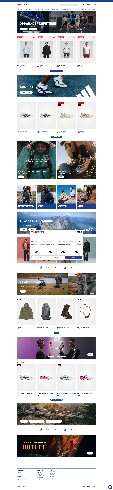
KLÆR (18, 9)
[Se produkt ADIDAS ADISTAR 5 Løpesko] (86, 117)
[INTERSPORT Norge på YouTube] (25, 479)
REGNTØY (41, 206)
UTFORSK (32, 229)
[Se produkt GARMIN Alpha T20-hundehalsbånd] (86, 313)
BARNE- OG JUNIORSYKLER (37, 421)
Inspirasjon (81, 9)
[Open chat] (110, 487)
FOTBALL (31, 9)
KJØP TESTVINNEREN (26, 92)
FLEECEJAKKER (62, 206)
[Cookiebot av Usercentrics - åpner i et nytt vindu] (76, 232)
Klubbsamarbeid (40, 477)
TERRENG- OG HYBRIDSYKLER (53, 421)
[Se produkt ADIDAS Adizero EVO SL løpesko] (46, 117)
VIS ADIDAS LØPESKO (56, 136)
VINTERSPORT (63, 9)
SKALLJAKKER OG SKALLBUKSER (26, 206)
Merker (69, 9)
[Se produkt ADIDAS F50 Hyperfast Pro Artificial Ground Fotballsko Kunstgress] (46, 380)
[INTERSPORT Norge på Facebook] (21, 479)
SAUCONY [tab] (53, 100)
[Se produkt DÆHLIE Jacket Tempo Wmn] (26, 51)
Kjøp (21, 176)
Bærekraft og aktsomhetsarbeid (40, 475)
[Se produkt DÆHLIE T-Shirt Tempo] (86, 51)
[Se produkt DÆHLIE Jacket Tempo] (46, 51)
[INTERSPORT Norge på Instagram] (18, 479)
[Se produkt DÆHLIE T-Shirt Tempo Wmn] (66, 51)
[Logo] (24, 4)
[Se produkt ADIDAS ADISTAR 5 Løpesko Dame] (66, 117)
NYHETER (74, 9)
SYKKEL (26, 9)
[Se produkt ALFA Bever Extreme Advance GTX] (66, 313)
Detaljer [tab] (56, 235)
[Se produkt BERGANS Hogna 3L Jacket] (26, 313)
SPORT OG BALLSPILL (39, 9)
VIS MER (56, 333)
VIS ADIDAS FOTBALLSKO (56, 399)
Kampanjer (94, 9)
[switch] (50, 252)
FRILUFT (47, 9)
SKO (22, 9)
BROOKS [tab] (35, 100)
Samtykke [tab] (39, 235)
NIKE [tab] (32, 100)
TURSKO (81, 206)
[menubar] (56, 9)
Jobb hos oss (39, 479)
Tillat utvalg (56, 257)
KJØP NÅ (23, 229)
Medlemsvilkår (52, 476)
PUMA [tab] (22, 362)
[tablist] (56, 100)
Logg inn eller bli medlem (52, 474)
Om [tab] (74, 235)
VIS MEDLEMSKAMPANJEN (56, 71)
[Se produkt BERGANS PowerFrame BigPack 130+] (46, 313)
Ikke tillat (39, 257)
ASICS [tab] (22, 100)
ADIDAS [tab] (18, 100)
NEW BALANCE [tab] (42, 100)
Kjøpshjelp (39, 472)
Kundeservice (19, 472)
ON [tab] (57, 100)
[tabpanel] (56, 120)
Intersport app (52, 478)
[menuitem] (88, 9)
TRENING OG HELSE (54, 9)
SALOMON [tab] (27, 100)
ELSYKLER (24, 421)
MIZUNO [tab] (48, 100)
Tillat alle (73, 257)
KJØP (23, 291)
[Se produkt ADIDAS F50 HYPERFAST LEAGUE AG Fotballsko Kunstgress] (86, 380)
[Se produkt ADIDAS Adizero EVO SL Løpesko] (26, 117)
